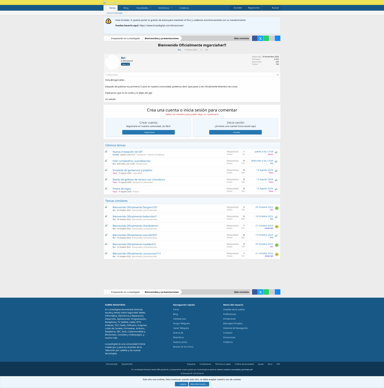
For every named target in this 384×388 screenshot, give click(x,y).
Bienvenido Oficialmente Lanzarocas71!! (137, 253)
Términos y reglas (223, 364)
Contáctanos (205, 364)
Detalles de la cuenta (233, 309)
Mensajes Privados (233, 323)
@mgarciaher (117, 79)
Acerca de (178, 332)
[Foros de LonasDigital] (106, 39)
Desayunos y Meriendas (143, 182)
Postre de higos (122, 188)
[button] (150, 8)
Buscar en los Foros (183, 346)
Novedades (142, 7)
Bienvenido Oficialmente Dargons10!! (135, 207)
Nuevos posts (180, 341)
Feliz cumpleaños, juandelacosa (131, 161)
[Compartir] (274, 75)
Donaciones (229, 337)
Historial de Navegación (235, 327)
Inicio (270, 364)
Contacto (227, 332)
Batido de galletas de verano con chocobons (139, 179)
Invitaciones (229, 318)
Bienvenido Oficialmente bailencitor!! (135, 216)
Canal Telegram (181, 327)
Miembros (163, 7)
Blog (126, 7)
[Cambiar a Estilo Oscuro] (264, 8)
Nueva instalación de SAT (127, 151)
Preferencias (229, 314)
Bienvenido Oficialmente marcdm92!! (135, 235)
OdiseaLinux (179, 318)
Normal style (111, 364)
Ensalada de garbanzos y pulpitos (132, 170)
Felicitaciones (141, 164)
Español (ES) (126, 364)
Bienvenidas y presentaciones (144, 210)
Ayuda (260, 364)
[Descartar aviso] (277, 20)
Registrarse (149, 132)
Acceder (236, 132)
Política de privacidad (244, 364)
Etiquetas (191, 364)
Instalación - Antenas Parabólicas (151, 154)
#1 (278, 75)
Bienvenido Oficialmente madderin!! (134, 244)
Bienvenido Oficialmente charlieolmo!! (135, 225)
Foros (112, 7)
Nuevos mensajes (115, 13)
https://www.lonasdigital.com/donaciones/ (162, 25)
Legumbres (137, 173)
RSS (278, 364)
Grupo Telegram (181, 323)
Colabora (184, 7)
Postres (136, 191)
